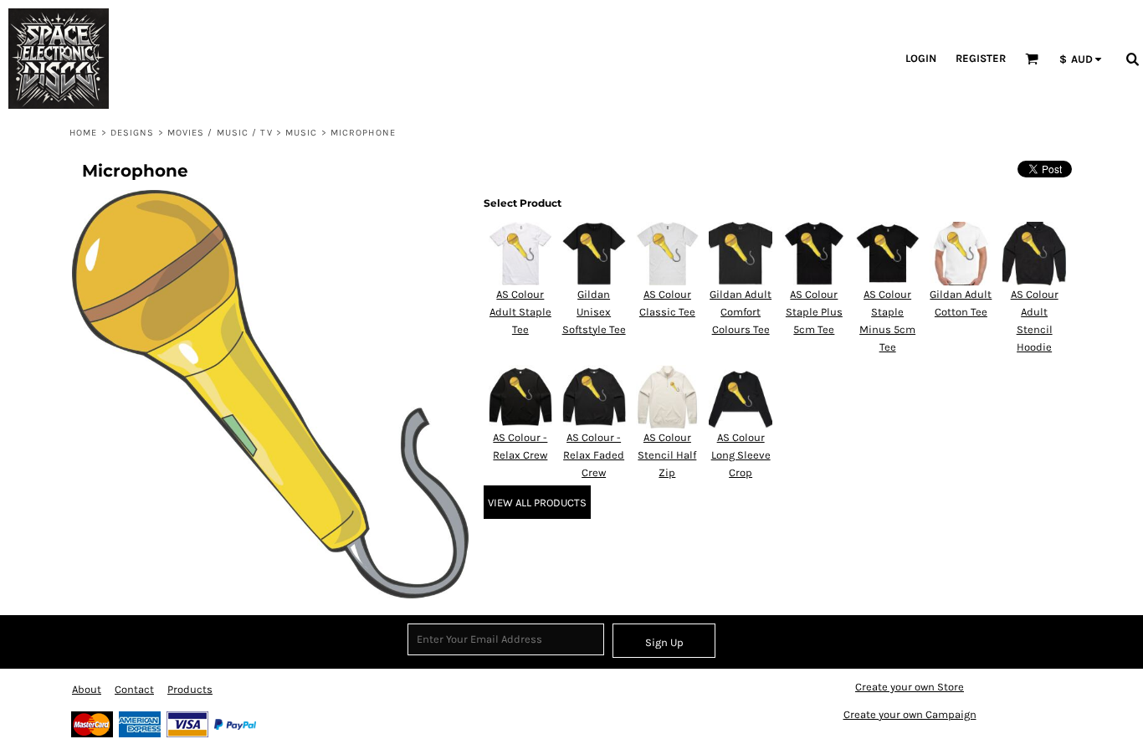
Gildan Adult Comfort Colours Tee (740, 312)
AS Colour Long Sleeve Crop (741, 455)
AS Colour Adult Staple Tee (520, 312)
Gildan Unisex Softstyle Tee (594, 312)
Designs (132, 132)
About (86, 689)
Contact (134, 689)
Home (83, 132)
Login (920, 58)
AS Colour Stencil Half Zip (667, 455)
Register (981, 58)
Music (301, 132)
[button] (530, 58)
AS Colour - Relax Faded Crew (593, 455)
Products (190, 689)
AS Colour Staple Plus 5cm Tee (814, 312)
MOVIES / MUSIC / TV (220, 132)
